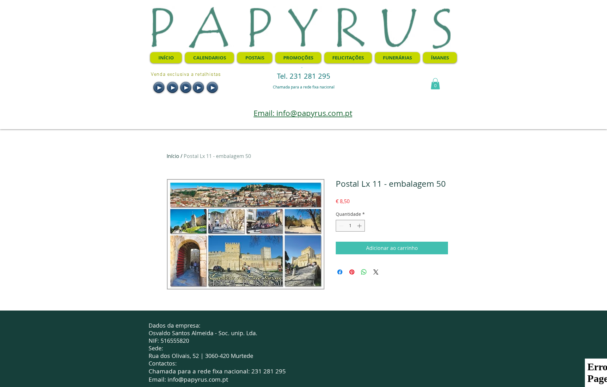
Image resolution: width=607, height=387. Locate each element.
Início (173, 156)
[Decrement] (341, 225)
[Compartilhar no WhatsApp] (364, 272)
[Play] (158, 87)
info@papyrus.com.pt (198, 379)
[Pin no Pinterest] (352, 272)
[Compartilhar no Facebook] (340, 272)
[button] (435, 83)
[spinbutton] (350, 225)
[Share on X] (376, 272)
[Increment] (360, 225)
